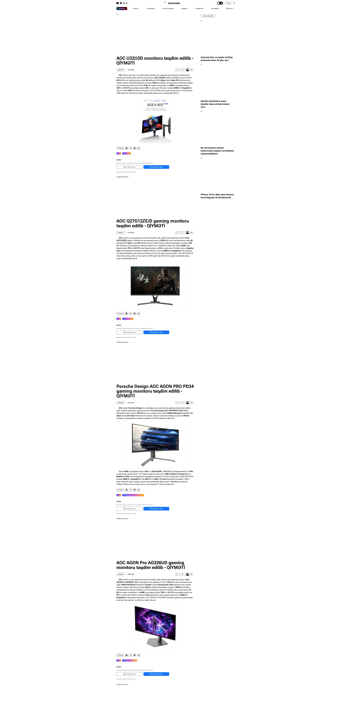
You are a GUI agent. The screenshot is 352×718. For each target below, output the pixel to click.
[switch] (220, 3)
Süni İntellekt (215, 8)
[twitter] (130, 148)
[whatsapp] (134, 148)
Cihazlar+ (136, 8)
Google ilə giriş (130, 167)
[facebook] (126, 148)
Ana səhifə (122, 8)
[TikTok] (126, 3)
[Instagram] (124, 3)
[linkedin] (138, 148)
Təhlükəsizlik (199, 8)
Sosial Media (151, 8)
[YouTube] (117, 3)
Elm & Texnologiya (168, 8)
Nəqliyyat (184, 8)
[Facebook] (121, 3)
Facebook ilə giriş (157, 167)
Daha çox (229, 8)
